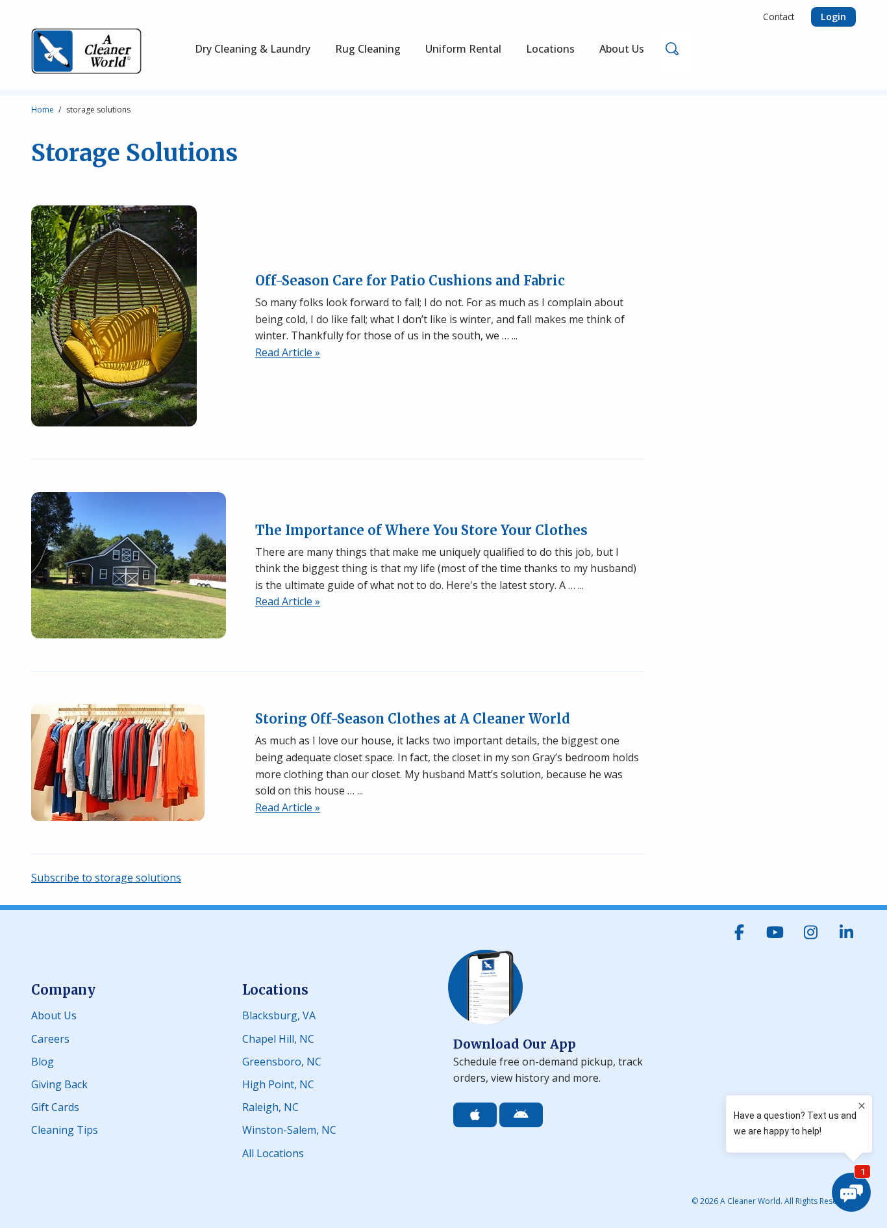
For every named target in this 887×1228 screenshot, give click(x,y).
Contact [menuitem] (778, 16)
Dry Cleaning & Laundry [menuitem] (252, 49)
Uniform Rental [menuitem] (463, 49)
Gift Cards (55, 1106)
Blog (42, 1060)
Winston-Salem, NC (289, 1129)
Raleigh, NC (270, 1106)
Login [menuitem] (833, 16)
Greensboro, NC (281, 1060)
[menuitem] (367, 51)
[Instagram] (810, 932)
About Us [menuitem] (621, 49)
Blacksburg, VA (279, 1014)
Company (63, 990)
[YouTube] (774, 932)
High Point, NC (278, 1083)
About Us (54, 1014)
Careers (50, 1037)
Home (42, 109)
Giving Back (59, 1083)
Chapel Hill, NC (278, 1037)
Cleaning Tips (64, 1129)
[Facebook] (739, 932)
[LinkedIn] (846, 932)
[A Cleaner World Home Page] (86, 51)
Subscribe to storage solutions (106, 877)
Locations (275, 990)
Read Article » (287, 352)
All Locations (273, 1152)
